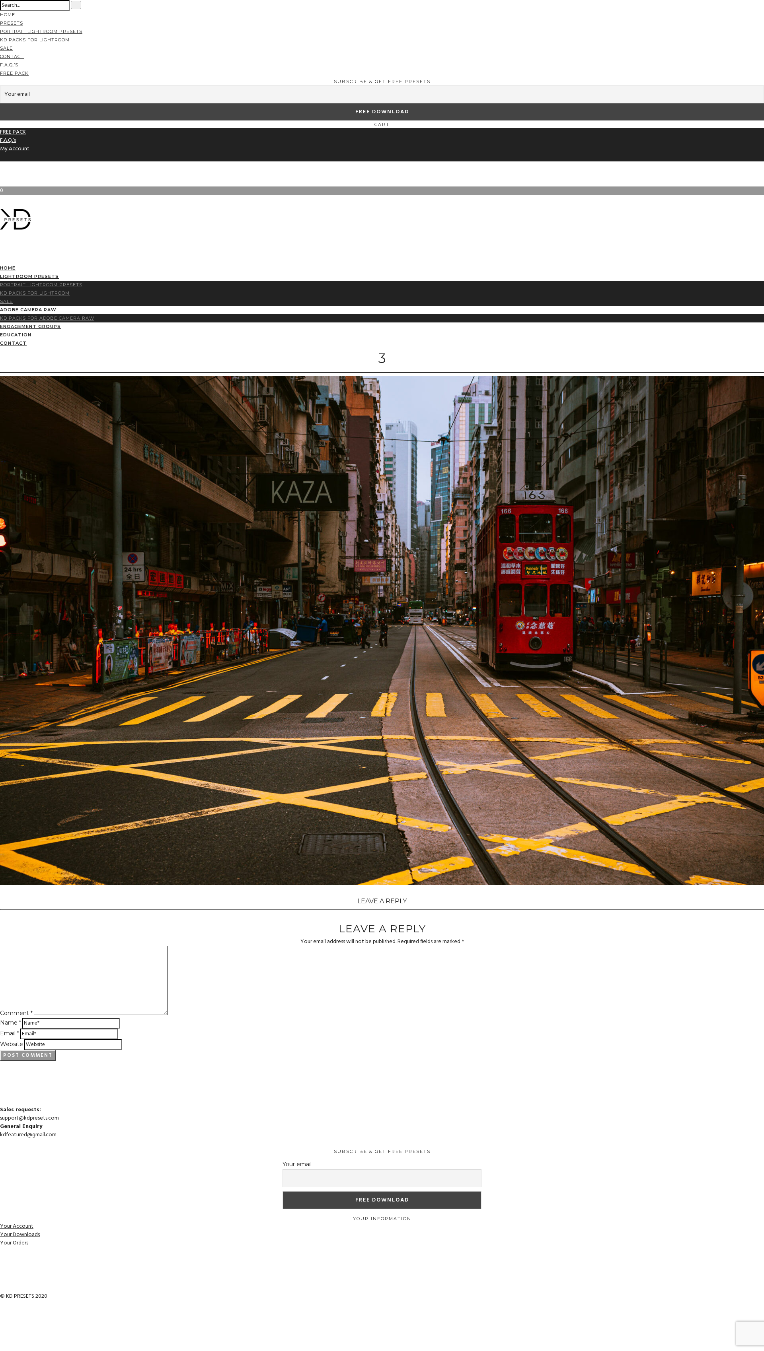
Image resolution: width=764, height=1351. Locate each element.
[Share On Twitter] (2, 1329)
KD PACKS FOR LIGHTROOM (35, 40)
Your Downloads (20, 1234)
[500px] (2, 174)
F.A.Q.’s (9, 65)
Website (11, 1044)
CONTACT (12, 56)
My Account (14, 148)
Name (10, 1022)
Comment (16, 1013)
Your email (297, 1164)
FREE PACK (14, 73)
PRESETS (11, 23)
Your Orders (14, 1243)
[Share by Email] (2, 1346)
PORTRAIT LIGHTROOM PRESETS (41, 31)
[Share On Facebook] (2, 1321)
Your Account (16, 1226)
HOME (7, 14)
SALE (6, 48)
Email (9, 1033)
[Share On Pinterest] (2, 1338)
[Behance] (2, 165)
